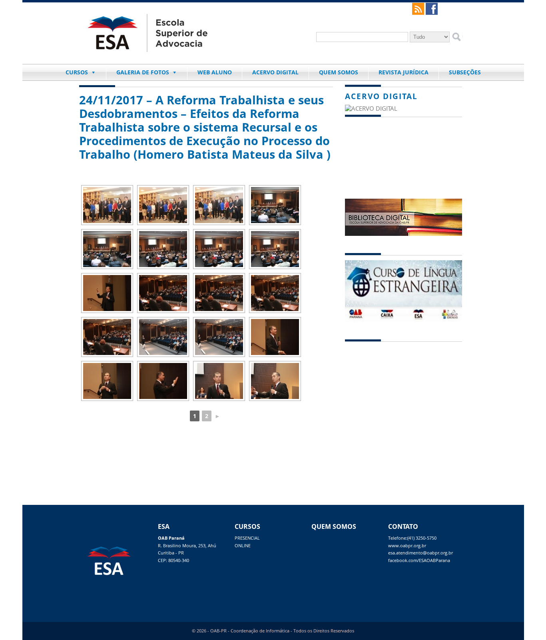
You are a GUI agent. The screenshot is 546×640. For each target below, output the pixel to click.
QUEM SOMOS (338, 72)
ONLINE (243, 545)
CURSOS (77, 72)
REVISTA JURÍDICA (403, 72)
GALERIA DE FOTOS (142, 72)
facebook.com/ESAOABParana (419, 560)
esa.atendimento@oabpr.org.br (420, 553)
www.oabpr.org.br (407, 545)
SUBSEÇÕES (465, 72)
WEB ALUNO (214, 72)
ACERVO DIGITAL (275, 72)
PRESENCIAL (247, 538)
